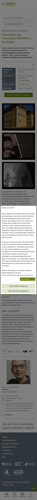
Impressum (29, 275)
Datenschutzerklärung (9, 275)
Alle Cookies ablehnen (18, 286)
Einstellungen (25, 279)
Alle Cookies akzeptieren (18, 291)
